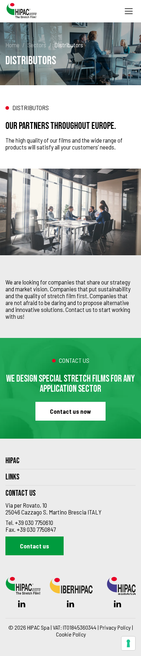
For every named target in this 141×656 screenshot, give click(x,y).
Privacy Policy (115, 627)
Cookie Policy (71, 634)
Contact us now (70, 411)
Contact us (34, 545)
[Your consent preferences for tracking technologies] (128, 643)
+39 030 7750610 (34, 522)
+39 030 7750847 (36, 529)
